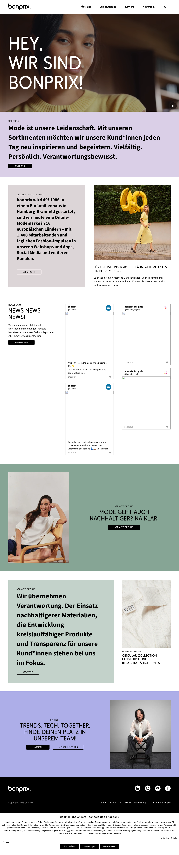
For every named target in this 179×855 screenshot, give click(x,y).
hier (68, 830)
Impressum (115, 802)
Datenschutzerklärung (135, 802)
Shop (103, 802)
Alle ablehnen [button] (70, 846)
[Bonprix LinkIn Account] (137, 788)
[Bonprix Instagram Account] (147, 788)
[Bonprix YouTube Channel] (158, 788)
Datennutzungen (102, 822)
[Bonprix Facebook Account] (168, 788)
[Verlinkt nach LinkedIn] (108, 308)
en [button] (4, 841)
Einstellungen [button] (89, 846)
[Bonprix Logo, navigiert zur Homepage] (21, 6)
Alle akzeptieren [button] (109, 846)
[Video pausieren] (173, 105)
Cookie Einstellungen (161, 802)
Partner (25, 822)
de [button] (7, 841)
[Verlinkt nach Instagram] (165, 308)
